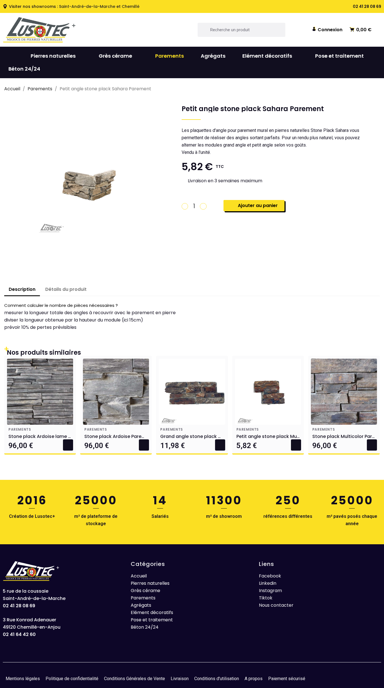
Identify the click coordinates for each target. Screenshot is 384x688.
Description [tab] (22, 289)
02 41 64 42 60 (19, 634)
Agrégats (213, 55)
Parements (169, 55)
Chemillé (130, 6)
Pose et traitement (339, 55)
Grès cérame (115, 55)
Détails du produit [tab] (66, 289)
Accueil (139, 576)
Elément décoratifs (267, 55)
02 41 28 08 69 (19, 605)
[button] (327, 29)
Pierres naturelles (53, 55)
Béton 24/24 (24, 68)
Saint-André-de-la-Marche (87, 6)
